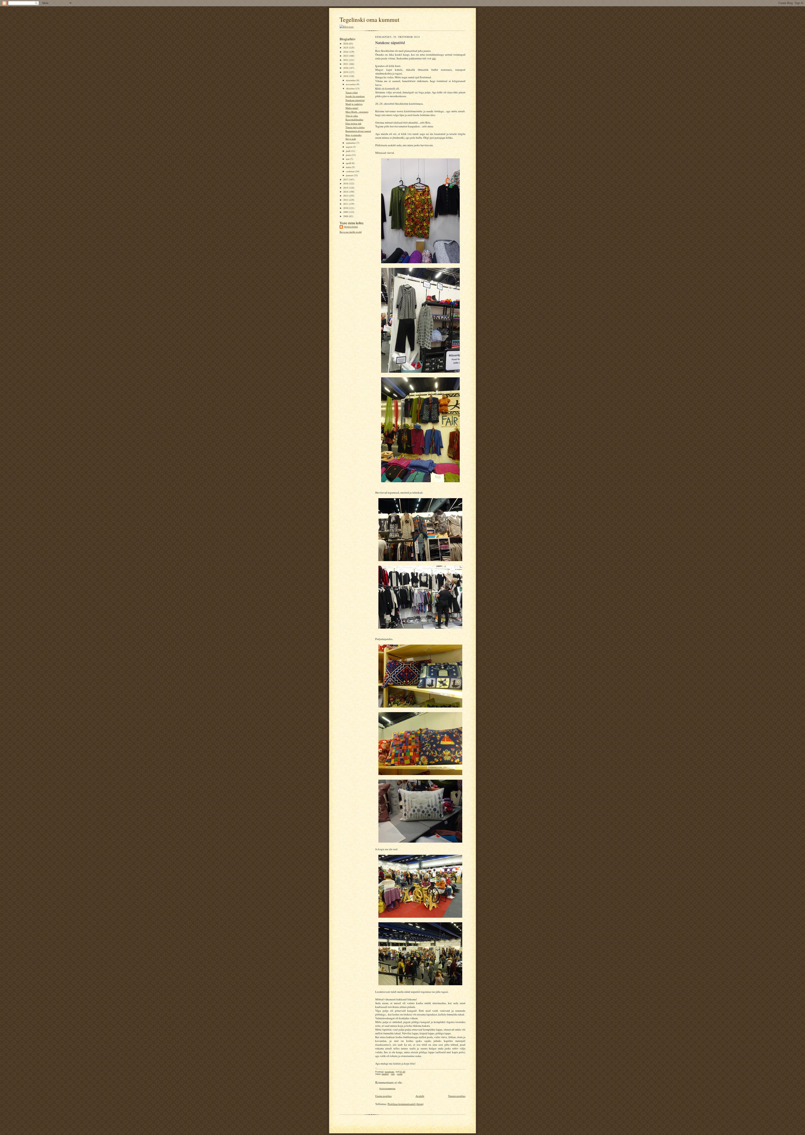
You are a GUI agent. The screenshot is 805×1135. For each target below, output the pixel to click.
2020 (346, 67)
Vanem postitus (456, 1096)
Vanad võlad (351, 92)
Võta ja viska (351, 115)
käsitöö (385, 1074)
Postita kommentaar (387, 1088)
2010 (346, 208)
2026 (346, 43)
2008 (346, 216)
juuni (349, 154)
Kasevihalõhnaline (354, 119)
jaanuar (350, 175)
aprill (349, 163)
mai (348, 158)
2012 (346, 199)
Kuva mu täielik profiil (351, 231)
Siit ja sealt (350, 138)
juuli (348, 150)
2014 (346, 191)
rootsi (399, 1074)
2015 (346, 187)
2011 (346, 203)
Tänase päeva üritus (355, 127)
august (349, 146)
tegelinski (351, 226)
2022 (346, 59)
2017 (346, 179)
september (351, 142)
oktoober (350, 88)
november (351, 84)
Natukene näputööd (355, 100)
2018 (346, 76)
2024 (346, 51)
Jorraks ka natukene (355, 96)
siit (434, 58)
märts (349, 167)
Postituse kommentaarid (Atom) (405, 1104)
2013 (346, 195)
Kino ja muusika (353, 135)
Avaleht (419, 1096)
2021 (346, 63)
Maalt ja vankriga (353, 104)
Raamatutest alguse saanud (358, 131)
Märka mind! (351, 107)
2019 (346, 72)
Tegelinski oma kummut (369, 19)
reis (393, 1074)
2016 (346, 183)
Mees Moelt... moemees (356, 111)
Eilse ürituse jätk (353, 123)
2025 (346, 47)
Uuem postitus (383, 1096)
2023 (346, 55)
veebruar (350, 171)
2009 (346, 212)
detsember (351, 80)
